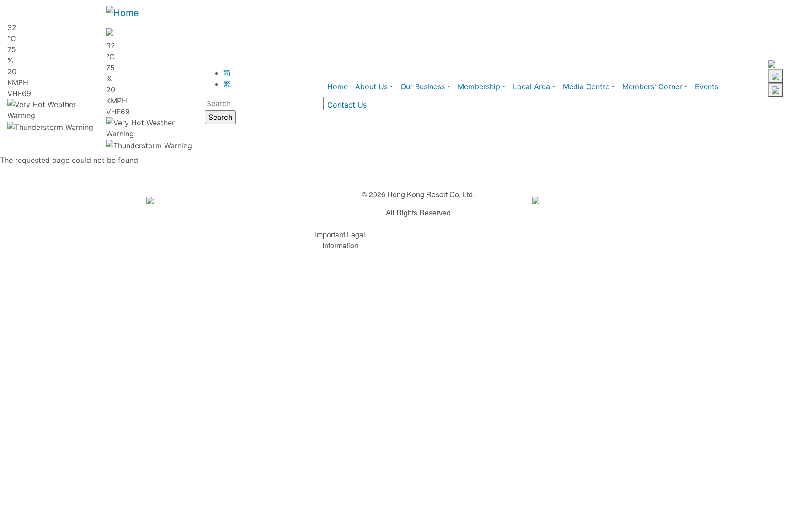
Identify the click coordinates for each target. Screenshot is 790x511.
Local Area (531, 86)
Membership (479, 86)
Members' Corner (652, 86)
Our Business (422, 86)
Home (337, 86)
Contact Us (347, 104)
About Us (371, 86)
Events (706, 86)
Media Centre (586, 86)
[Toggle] (775, 76)
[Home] (122, 13)
